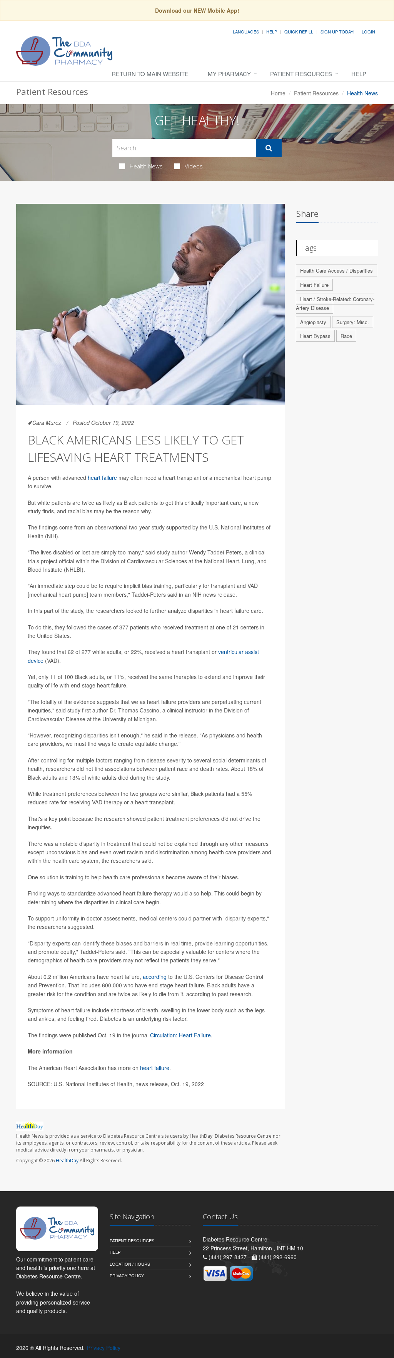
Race (346, 336)
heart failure (102, 477)
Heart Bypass (315, 336)
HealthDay (67, 1160)
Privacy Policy (127, 1275)
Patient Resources (301, 74)
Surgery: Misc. (352, 322)
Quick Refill (298, 31)
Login (368, 31)
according (155, 976)
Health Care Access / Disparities (336, 270)
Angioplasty (313, 322)
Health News (146, 166)
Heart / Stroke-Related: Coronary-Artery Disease (335, 303)
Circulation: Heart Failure (180, 1035)
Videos (194, 166)
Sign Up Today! (337, 31)
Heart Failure (314, 284)
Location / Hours (130, 1264)
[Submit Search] (269, 148)
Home (278, 93)
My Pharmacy (229, 74)
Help (271, 31)
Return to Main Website (150, 74)
